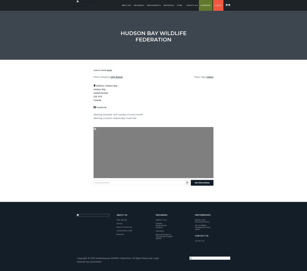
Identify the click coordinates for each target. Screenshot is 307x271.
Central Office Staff (124, 231)
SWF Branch (116, 77)
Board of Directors (124, 227)
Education (160, 231)
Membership (206, 5)
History (120, 224)
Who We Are (122, 220)
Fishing (209, 77)
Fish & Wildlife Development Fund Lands (202, 227)
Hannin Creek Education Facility (202, 221)
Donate (218, 5)
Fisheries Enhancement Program (161, 225)
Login (156, 258)
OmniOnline (95, 262)
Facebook (101, 107)
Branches (120, 234)
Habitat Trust (161, 220)
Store (179, 5)
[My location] (187, 183)
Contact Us (191, 5)
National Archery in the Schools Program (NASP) (164, 237)
